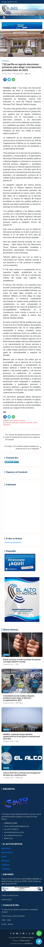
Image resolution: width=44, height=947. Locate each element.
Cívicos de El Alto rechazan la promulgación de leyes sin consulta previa (21, 774)
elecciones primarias (26, 422)
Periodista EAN (18, 74)
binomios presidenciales (11, 422)
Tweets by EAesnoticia (13, 542)
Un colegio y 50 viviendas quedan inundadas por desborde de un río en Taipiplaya (22, 447)
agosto (22, 420)
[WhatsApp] (13, 79)
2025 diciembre (15, 420)
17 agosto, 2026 (8, 777)
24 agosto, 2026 (8, 741)
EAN (17, 664)
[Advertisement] (22, 509)
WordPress (28, 943)
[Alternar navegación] (4, 17)
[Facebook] (5, 79)
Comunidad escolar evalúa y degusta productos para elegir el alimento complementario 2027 (18, 698)
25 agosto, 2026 (8, 664)
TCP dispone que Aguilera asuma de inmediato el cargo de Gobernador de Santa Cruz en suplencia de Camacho (22, 437)
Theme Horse (24, 940)
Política (5, 61)
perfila (35, 422)
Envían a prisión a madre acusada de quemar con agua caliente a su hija (22, 660)
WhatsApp (5, 861)
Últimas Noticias (10, 629)
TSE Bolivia (6, 425)
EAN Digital (19, 703)
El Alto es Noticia (27, 938)
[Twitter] (9, 79)
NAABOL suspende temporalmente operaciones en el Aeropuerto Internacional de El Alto (21, 736)
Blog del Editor (7, 853)
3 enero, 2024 (6, 74)
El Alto (6, 654)
